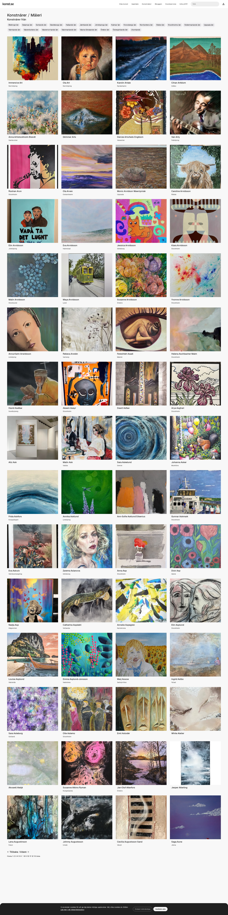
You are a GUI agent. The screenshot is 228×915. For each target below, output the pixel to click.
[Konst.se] (8, 4)
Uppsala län (209, 25)
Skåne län (160, 25)
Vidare (23, 851)
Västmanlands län (69, 30)
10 (28, 856)
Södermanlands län (192, 25)
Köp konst (123, 4)
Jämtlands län (85, 25)
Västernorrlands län (50, 30)
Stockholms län (174, 25)
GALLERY (184, 4)
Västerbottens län (31, 30)
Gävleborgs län (56, 25)
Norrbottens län (146, 25)
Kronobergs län (130, 25)
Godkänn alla (160, 909)
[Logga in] (223, 4)
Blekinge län (14, 25)
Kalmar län (115, 25)
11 (30, 856)
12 (32, 856)
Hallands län (71, 25)
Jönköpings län (101, 25)
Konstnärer (147, 4)
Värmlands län (14, 30)
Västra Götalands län (88, 30)
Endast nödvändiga (142, 909)
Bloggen (158, 4)
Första (9, 856)
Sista (38, 856)
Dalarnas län (27, 25)
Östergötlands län (120, 30)
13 (35, 856)
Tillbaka (14, 851)
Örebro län (105, 30)
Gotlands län (41, 25)
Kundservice (170, 4)
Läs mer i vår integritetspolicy (72, 910)
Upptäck (135, 4)
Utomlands (135, 30)
